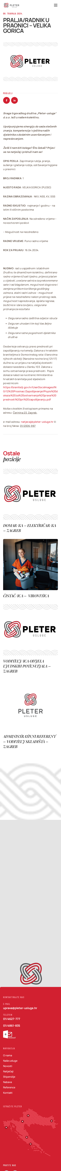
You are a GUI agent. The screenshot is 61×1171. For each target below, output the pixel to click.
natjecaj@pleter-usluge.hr (37, 421)
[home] (11, 5)
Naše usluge (10, 1060)
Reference (9, 1087)
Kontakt (8, 1092)
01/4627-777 (11, 1019)
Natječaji (8, 1071)
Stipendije (9, 1076)
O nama (7, 1055)
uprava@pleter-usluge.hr (20, 1008)
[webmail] (9, 1034)
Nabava (7, 1082)
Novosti (7, 1066)
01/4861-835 (11, 1025)
